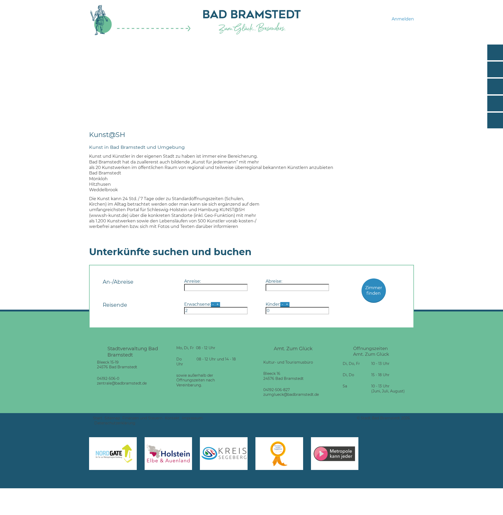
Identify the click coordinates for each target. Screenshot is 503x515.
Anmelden (403, 19)
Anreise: (192, 281)
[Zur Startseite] (140, 34)
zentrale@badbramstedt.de (122, 383)
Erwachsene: (197, 304)
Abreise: (274, 281)
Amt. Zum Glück (293, 349)
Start (97, 418)
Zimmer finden (373, 290)
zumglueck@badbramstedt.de (291, 394)
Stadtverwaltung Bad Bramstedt (132, 352)
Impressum (192, 418)
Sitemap (112, 418)
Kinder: (273, 304)
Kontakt (172, 418)
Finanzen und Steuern (142, 418)
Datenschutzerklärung (114, 423)
